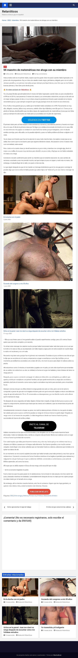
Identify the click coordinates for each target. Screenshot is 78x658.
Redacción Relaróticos (24, 74)
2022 (12, 496)
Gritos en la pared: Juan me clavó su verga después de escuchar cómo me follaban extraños (35, 331)
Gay (5, 66)
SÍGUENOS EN (39, 120)
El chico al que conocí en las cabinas (58, 507)
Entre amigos (18, 496)
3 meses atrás (10, 602)
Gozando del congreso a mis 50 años (16, 284)
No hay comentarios (40, 74)
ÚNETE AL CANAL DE (39, 426)
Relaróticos (10, 11)
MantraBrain (57, 655)
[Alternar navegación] (10, 5)
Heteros (25, 496)
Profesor (40, 496)
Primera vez (33, 496)
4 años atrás (9, 74)
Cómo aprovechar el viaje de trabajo (19, 507)
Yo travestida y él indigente (52, 627)
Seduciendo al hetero (50, 496)
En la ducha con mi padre (12, 217)
